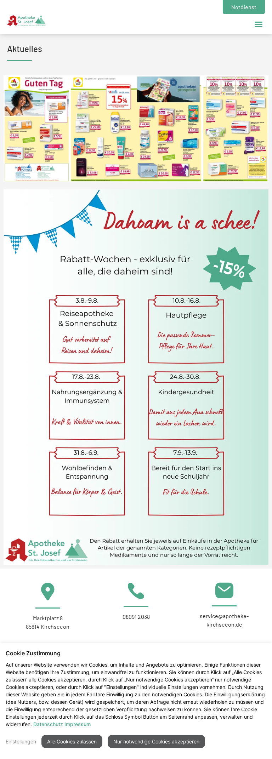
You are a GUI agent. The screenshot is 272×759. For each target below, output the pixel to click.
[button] (258, 24)
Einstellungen (21, 741)
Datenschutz (48, 724)
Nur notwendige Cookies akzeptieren (156, 741)
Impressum (77, 724)
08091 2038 (136, 616)
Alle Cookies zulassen (72, 741)
